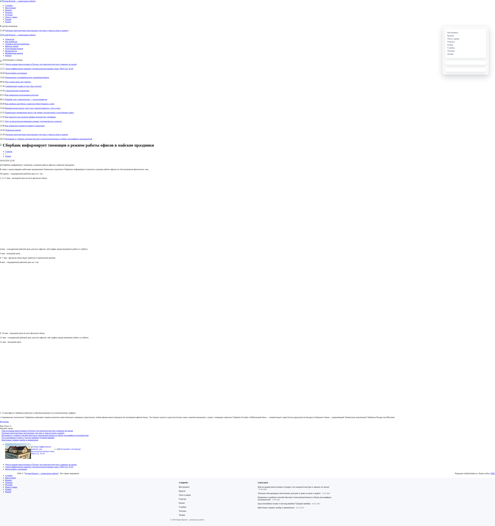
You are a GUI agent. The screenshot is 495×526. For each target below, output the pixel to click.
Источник (4, 422)
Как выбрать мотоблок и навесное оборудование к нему (30, 104)
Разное (8, 22)
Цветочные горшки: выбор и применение (20, 440)
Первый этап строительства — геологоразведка (26, 99)
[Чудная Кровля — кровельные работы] (18, 1)
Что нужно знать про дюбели (18, 82)
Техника (9, 12)
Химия (8, 19)
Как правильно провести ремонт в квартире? (25, 126)
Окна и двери (11, 17)
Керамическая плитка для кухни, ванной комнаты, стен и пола (32, 108)
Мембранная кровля (14, 53)
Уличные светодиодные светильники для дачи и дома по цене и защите (36, 30)
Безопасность (11, 51)
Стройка (9, 5)
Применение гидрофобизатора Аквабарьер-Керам (27, 77)
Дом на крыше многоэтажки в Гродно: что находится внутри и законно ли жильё (41, 64)
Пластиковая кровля (14, 48)
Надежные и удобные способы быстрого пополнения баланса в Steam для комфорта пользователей (48, 139)
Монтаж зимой (11, 46)
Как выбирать (11, 42)
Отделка (9, 15)
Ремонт (8, 55)
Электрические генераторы (17, 91)
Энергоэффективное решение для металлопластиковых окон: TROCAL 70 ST (39, 69)
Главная (8, 151)
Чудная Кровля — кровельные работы (41, 473)
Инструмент (10, 8)
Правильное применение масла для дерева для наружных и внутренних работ (39, 112)
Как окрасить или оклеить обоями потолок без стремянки (30, 117)
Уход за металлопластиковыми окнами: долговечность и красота (33, 121)
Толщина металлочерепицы (17, 44)
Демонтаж (9, 39)
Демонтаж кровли (13, 130)
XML (492, 473)
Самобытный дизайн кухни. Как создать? (23, 86)
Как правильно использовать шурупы (21, 95)
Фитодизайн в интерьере (16, 73)
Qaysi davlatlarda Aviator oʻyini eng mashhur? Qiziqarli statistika (28, 438)
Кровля (8, 10)
